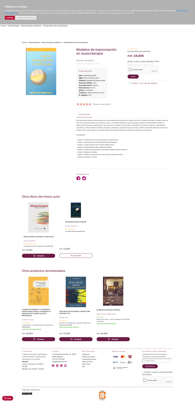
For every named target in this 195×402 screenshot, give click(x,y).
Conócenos (85, 354)
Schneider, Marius (28, 319)
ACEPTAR (9, 18)
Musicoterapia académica (31, 26)
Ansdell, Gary (63, 317)
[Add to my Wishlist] (130, 83)
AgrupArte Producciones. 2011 (88, 64)
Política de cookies (88, 357)
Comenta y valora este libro (102, 104)
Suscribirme (149, 366)
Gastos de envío (87, 361)
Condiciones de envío (89, 359)
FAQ (83, 366)
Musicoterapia (13, 26)
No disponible (76, 256)
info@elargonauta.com (59, 361)
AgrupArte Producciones (95, 80)
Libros (4, 26)
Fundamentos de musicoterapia (55, 26)
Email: (157, 61)
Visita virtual (86, 364)
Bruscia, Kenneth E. (30, 241)
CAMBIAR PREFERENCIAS (26, 18)
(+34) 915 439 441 (58, 359)
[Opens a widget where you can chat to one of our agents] (7, 398)
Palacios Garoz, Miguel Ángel (106, 314)
